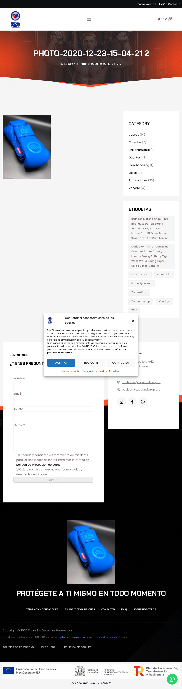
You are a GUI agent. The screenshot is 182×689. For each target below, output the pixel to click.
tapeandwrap (140, 301)
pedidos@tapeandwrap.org (141, 389)
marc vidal (164, 274)
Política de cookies (71, 371)
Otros (133, 173)
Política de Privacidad (18, 647)
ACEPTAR (61, 363)
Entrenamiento (139, 150)
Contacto (108, 609)
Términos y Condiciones (42, 609)
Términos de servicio (103, 637)
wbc (134, 310)
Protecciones (138, 180)
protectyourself (141, 283)
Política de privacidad (74, 637)
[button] (133, 320)
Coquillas (135, 142)
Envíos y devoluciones (80, 609)
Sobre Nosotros (144, 609)
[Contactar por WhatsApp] (172, 679)
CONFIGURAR (121, 363)
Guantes (135, 157)
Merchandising (139, 165)
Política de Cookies (78, 647)
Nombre (19, 378)
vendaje (164, 301)
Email (17, 394)
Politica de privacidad (95, 371)
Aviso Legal (115, 371)
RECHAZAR (91, 363)
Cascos (134, 135)
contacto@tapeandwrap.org (142, 382)
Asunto (18, 409)
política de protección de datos (38, 465)
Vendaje (134, 188)
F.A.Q (124, 609)
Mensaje (19, 424)
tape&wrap (139, 292)
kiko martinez (139, 274)
